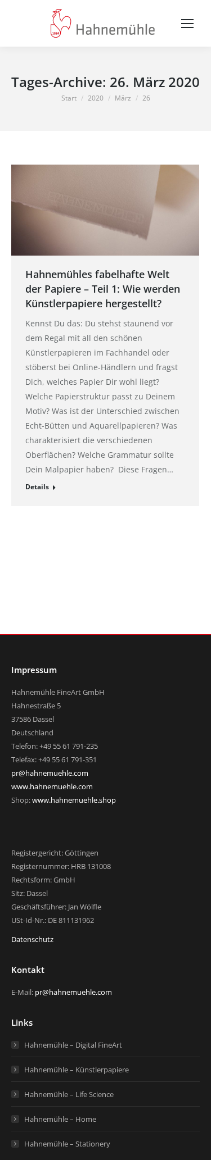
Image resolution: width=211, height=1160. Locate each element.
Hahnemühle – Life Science (69, 1094)
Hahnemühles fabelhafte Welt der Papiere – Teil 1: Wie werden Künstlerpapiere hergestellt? (102, 288)
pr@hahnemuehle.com (49, 773)
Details (37, 487)
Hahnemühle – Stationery (67, 1144)
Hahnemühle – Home (60, 1119)
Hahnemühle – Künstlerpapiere (76, 1070)
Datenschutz (32, 939)
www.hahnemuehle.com (52, 786)
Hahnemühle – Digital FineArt (73, 1045)
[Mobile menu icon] (187, 23)
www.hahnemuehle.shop (74, 800)
